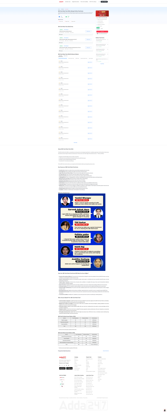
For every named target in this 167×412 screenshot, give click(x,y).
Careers (75, 363)
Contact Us (76, 360)
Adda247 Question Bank (102, 358)
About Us (75, 358)
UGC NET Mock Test (89, 394)
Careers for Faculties (77, 365)
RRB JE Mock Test (89, 392)
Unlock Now (90, 62)
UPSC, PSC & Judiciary (92, 1)
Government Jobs (67, 1)
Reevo (99, 377)
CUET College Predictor (102, 368)
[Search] (99, 1)
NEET (87, 369)
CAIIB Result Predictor (101, 371)
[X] (62, 365)
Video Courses (100, 363)
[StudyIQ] (62, 382)
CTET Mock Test (89, 383)
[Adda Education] (62, 377)
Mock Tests (100, 360)
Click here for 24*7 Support (64, 363)
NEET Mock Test (89, 389)
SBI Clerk (62, 9)
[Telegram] (64, 365)
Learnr (99, 380)
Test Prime (99, 379)
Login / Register (104, 1)
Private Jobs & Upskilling (84, 1)
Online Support (76, 369)
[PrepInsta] (62, 384)
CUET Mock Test (89, 388)
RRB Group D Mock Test (90, 386)
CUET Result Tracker (101, 374)
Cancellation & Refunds (72, 397)
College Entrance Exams (75, 1)
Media (75, 362)
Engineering (88, 366)
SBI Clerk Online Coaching (78, 381)
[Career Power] (62, 380)
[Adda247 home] (61, 1)
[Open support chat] (165, 410)
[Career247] (62, 386)
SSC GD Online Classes (78, 380)
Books (99, 366)
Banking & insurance (89, 358)
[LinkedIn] (60, 365)
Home (59, 9)
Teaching (87, 363)
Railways (87, 362)
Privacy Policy (85, 397)
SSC (87, 360)
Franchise (75, 366)
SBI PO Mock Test (89, 381)
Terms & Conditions (80, 397)
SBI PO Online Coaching (78, 377)
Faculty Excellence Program (90, 371)
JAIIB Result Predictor (101, 369)
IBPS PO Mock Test (89, 391)
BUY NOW (102, 31)
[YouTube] (68, 365)
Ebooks (99, 365)
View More (75, 142)
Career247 (99, 376)
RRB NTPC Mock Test (89, 380)
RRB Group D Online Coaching (79, 378)
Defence (87, 365)
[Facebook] (66, 365)
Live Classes (100, 362)
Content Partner (77, 368)
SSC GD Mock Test (89, 378)
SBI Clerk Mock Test (89, 377)
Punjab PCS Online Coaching (79, 389)
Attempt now (88, 31)
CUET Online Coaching (78, 383)
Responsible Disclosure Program (64, 397)
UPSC (87, 368)
